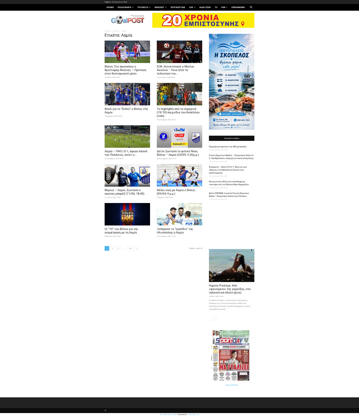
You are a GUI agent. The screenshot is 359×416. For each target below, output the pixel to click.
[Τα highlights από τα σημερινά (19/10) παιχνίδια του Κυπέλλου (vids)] (179, 94)
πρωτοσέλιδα (231, 385)
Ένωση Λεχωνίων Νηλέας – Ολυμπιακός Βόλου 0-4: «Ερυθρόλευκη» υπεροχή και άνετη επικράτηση (231, 156)
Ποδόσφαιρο (124, 7)
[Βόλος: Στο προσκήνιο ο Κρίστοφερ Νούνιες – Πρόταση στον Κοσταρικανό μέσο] (127, 52)
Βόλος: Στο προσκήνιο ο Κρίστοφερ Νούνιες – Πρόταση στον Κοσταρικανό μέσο (125, 70)
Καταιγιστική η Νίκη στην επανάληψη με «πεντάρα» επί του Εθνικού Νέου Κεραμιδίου (229, 183)
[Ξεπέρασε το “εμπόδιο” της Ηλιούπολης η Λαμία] (179, 214)
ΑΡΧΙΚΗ (110, 7)
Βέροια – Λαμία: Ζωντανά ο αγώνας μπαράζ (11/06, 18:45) (124, 191)
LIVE (191, 7)
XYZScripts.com (193, 414)
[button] (251, 7)
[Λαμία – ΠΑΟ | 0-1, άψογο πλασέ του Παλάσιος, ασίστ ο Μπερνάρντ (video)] (127, 136)
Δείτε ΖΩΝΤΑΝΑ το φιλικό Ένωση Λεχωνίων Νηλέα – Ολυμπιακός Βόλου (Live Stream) (229, 194)
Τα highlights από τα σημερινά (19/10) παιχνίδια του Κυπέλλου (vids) (178, 112)
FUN (223, 7)
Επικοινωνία (238, 7)
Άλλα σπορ (205, 7)
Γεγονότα (143, 7)
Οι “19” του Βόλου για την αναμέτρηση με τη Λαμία (121, 230)
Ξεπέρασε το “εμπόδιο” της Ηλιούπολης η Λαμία (175, 230)
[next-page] (136, 248)
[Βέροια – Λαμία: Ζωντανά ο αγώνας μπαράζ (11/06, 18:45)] (127, 175)
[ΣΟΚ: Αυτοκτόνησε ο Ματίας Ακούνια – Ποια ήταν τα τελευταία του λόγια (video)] (179, 52)
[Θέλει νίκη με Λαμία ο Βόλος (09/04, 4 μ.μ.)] (179, 175)
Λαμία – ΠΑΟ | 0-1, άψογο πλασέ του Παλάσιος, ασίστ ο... (126, 153)
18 (130, 248)
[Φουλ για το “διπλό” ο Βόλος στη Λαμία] (127, 94)
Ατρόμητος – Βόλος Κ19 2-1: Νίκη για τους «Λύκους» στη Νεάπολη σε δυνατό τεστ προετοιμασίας (228, 170)
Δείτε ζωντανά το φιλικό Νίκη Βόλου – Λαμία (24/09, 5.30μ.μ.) (178, 153)
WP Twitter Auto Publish (168, 414)
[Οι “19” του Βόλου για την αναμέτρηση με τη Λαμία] (127, 214)
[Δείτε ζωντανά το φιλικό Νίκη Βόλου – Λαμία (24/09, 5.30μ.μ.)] (179, 136)
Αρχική (107, 31)
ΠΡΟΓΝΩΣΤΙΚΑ (178, 7)
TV (216, 7)
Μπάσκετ (159, 7)
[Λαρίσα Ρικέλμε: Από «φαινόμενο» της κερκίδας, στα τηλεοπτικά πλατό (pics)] (231, 265)
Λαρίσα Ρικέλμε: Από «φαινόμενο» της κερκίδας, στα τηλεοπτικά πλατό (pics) (230, 289)
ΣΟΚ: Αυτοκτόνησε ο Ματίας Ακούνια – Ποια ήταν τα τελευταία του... (175, 70)
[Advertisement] (231, 226)
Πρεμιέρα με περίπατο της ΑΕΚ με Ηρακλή (227, 146)
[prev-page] (210, 319)
